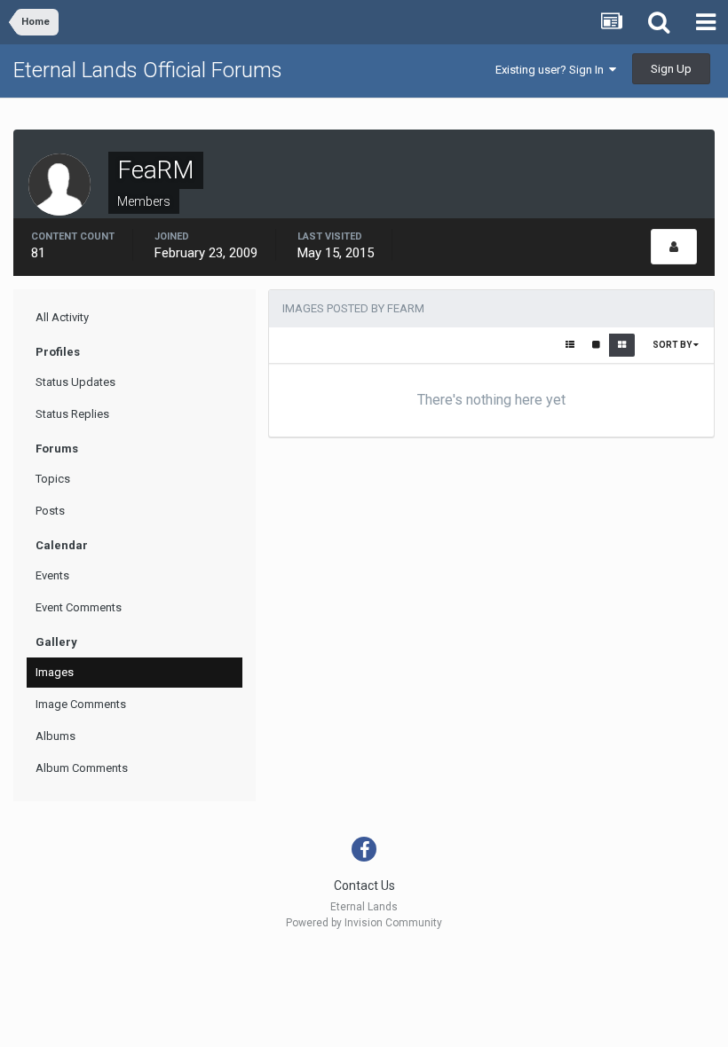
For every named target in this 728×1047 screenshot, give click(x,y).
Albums (55, 736)
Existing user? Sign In (552, 69)
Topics (53, 478)
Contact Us (364, 885)
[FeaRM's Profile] (674, 246)
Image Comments (81, 704)
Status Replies (72, 414)
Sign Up (671, 68)
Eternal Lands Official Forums (147, 70)
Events (52, 575)
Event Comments (79, 607)
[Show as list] (570, 345)
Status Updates (75, 382)
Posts (50, 510)
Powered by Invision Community (364, 923)
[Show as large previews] (596, 345)
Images (55, 672)
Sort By (673, 345)
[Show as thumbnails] (622, 345)
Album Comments (82, 768)
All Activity (62, 317)
